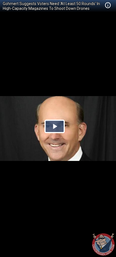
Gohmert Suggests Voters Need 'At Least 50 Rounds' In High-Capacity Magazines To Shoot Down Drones (51, 6)
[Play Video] (54, 126)
